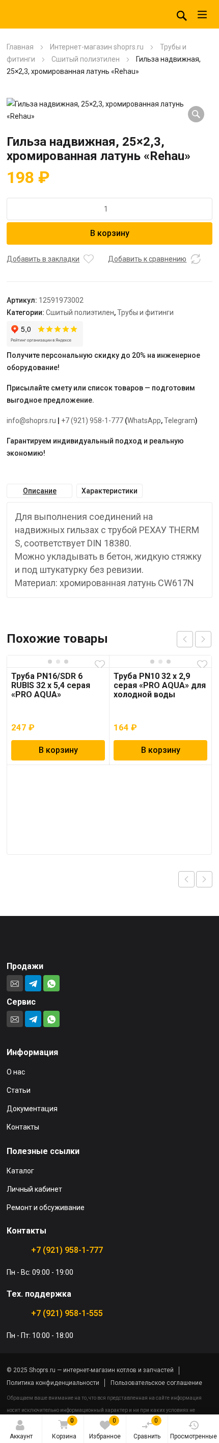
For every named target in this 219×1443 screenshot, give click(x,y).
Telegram (179, 420)
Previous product (186, 879)
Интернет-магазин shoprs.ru (97, 47)
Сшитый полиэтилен (85, 59)
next (203, 639)
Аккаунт (21, 1436)
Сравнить (146, 1428)
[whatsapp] (51, 983)
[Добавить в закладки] (89, 259)
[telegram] (33, 983)
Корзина (64, 1428)
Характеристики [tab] (109, 491)
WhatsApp (144, 420)
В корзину (109, 233)
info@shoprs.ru (31, 420)
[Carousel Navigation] (194, 639)
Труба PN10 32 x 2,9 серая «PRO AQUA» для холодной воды (160, 685)
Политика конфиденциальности (53, 1382)
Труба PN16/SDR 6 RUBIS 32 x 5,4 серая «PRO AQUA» (50, 685)
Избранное (105, 1428)
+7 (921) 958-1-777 (92, 420)
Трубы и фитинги (145, 312)
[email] (15, 983)
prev (185, 639)
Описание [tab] (40, 491)
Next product (204, 879)
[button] (196, 114)
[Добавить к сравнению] (195, 259)
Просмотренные (193, 1436)
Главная (20, 47)
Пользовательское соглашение (156, 1382)
